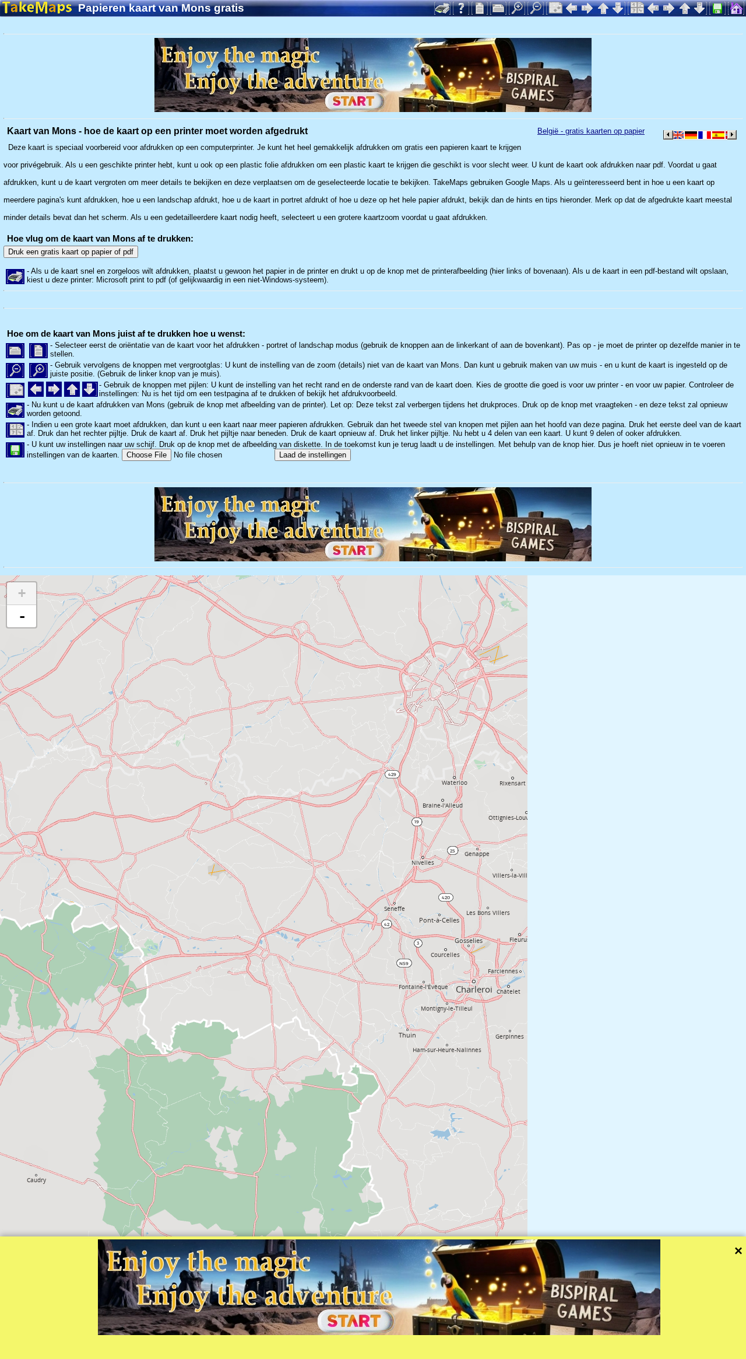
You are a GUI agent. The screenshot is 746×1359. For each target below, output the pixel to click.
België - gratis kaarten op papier (591, 131)
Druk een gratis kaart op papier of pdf (70, 251)
